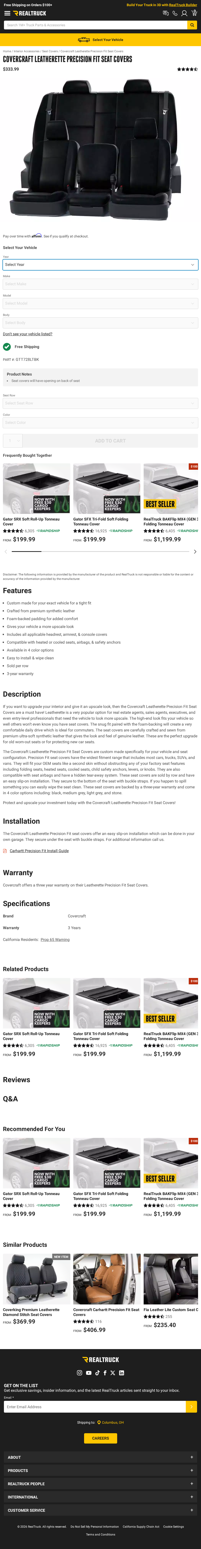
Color (6, 415)
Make (6, 276)
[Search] (192, 25)
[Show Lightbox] (100, 150)
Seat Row (9, 395)
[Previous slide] (6, 552)
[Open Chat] (166, 13)
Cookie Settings (173, 1526)
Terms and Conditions (100, 1534)
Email (9, 1397)
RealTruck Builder (183, 5)
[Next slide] (195, 552)
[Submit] (191, 1407)
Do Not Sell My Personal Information (95, 1526)
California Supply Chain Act (141, 1526)
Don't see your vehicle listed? (27, 334)
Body (6, 315)
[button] (100, 1457)
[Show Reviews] (187, 69)
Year (6, 257)
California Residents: (36, 939)
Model (7, 295)
